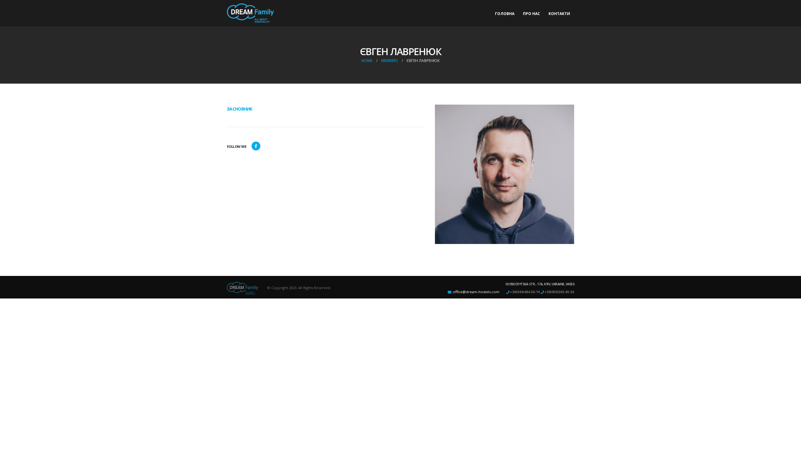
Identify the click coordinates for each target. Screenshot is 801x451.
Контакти (559, 13)
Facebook (256, 146)
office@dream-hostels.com (476, 291)
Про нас (531, 13)
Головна (504, 13)
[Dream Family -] (250, 13)
